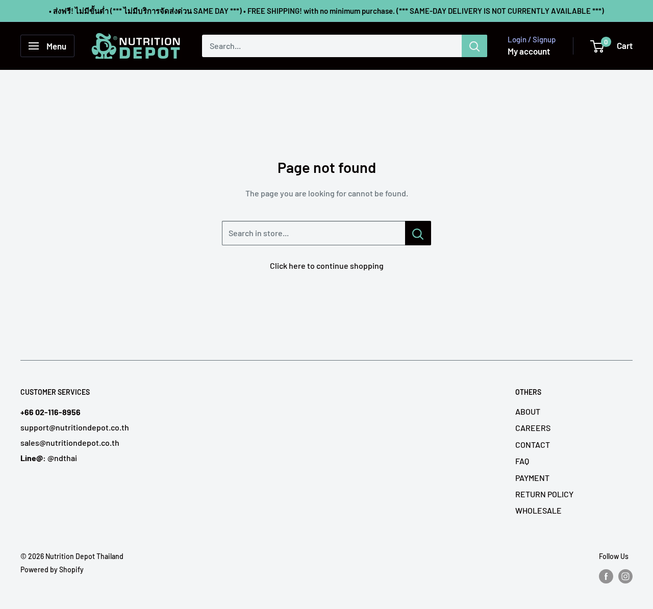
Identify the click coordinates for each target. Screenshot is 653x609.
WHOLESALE (538, 510)
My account (529, 51)
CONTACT (532, 444)
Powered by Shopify (52, 569)
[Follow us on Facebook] (606, 576)
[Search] (474, 46)
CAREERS (532, 428)
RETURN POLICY (544, 494)
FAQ (522, 461)
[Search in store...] (418, 233)
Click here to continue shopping (327, 265)
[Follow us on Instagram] (625, 576)
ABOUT (527, 411)
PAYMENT (532, 478)
